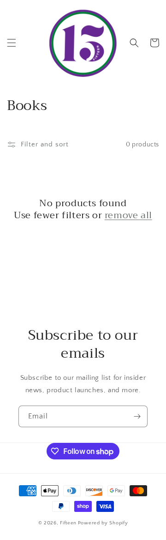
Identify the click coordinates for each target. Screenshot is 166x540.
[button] (11, 43)
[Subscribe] (137, 416)
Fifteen (68, 523)
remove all (128, 215)
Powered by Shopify (103, 523)
